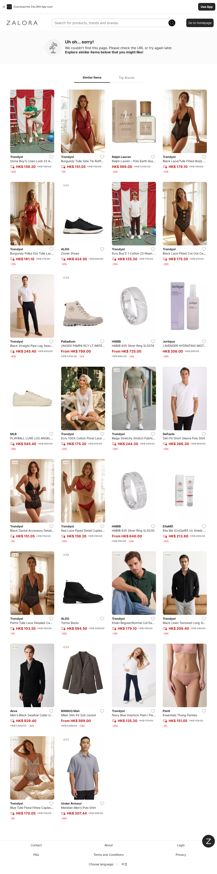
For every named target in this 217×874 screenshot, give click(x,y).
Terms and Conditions (108, 854)
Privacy (181, 854)
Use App (207, 6)
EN (117, 864)
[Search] (171, 22)
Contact (36, 845)
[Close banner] (4, 7)
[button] (108, 7)
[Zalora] (22, 23)
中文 (124, 864)
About (108, 845)
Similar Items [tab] (92, 77)
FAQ (36, 854)
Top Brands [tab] (127, 77)
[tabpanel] (108, 455)
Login (181, 845)
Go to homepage (199, 23)
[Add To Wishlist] (51, 157)
